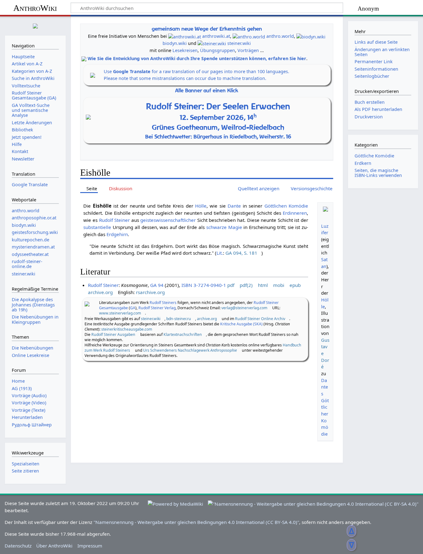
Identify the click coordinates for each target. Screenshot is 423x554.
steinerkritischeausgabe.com (126, 329)
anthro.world (280, 36)
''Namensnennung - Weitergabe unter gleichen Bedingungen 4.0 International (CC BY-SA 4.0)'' (196, 522)
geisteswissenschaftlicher (168, 220)
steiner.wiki (239, 43)
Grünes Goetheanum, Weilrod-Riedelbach (218, 127)
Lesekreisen (185, 50)
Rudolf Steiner (114, 220)
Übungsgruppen (217, 50)
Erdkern (363, 163)
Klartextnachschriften (183, 334)
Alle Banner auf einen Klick (206, 91)
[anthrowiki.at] (184, 36)
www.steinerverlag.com (120, 313)
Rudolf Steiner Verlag (157, 307)
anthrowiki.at (216, 36)
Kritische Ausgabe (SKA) (241, 324)
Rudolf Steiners (163, 302)
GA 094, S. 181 (241, 253)
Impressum (89, 546)
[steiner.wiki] (212, 43)
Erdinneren (295, 213)
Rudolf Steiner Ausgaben (113, 334)
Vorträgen (248, 50)
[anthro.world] (249, 36)
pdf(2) (246, 285)
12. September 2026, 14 (218, 117)
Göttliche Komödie (374, 156)
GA (132, 307)
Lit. (219, 253)
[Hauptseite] (35, 25)
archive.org (100, 292)
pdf (230, 285)
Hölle (201, 206)
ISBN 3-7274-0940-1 (203, 285)
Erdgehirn (117, 234)
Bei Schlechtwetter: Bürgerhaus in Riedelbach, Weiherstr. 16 (218, 136)
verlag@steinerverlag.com (244, 307)
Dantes (324, 387)
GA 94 (157, 285)
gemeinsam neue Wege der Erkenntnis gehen (207, 28)
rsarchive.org (150, 292)
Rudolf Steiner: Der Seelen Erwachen (218, 106)
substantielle (97, 227)
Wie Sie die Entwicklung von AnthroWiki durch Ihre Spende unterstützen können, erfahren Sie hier (197, 58)
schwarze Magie (224, 227)
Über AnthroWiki (54, 546)
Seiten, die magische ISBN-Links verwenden (378, 172)
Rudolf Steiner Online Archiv (260, 318)
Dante (234, 206)
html (263, 285)
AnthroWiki (35, 8)
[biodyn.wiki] (310, 36)
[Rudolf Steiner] (87, 303)
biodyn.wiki (175, 43)
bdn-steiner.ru (178, 318)
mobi (278, 285)
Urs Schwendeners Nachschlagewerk (190, 350)
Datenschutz (18, 546)
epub (295, 285)
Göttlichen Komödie (286, 206)
